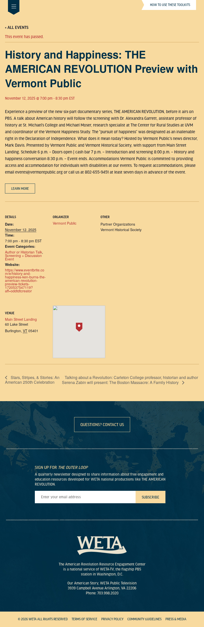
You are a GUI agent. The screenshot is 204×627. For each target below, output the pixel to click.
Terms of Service (84, 619)
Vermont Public (64, 223)
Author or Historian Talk (23, 252)
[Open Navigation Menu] (13, 6)
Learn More (20, 188)
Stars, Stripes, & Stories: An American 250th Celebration (32, 380)
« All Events (16, 27)
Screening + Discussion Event (23, 257)
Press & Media (175, 619)
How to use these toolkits (170, 5)
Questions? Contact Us (102, 424)
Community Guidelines (144, 619)
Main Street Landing (21, 319)
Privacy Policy (112, 619)
